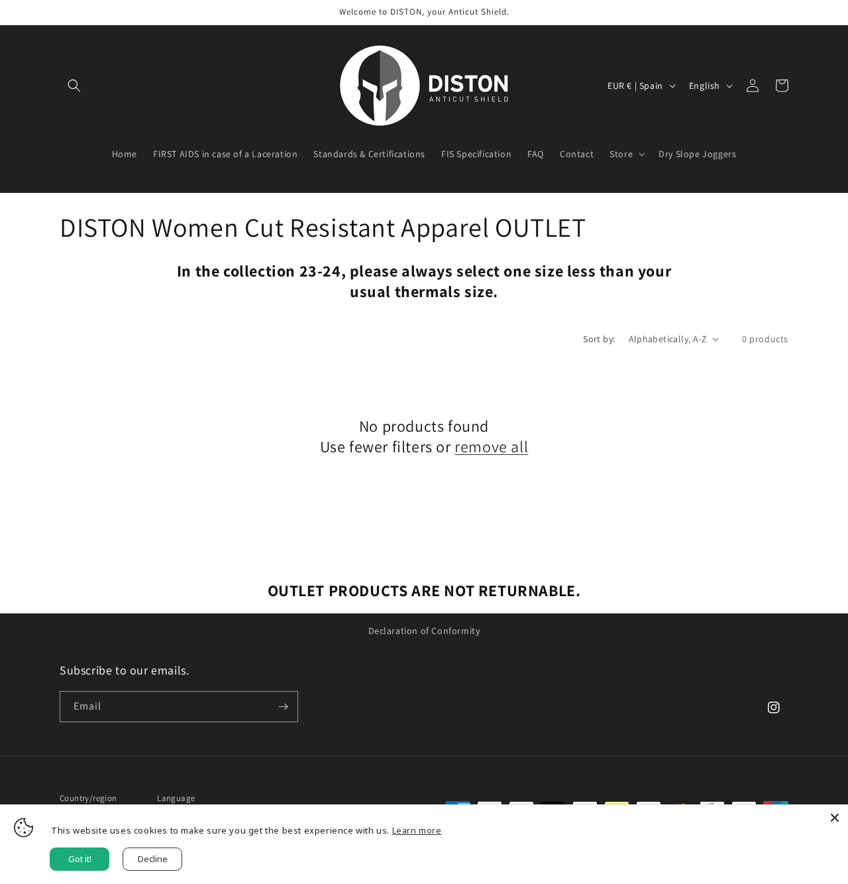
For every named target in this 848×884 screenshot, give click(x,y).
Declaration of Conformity (424, 631)
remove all (491, 446)
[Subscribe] (282, 706)
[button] (74, 85)
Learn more (417, 830)
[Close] (834, 817)
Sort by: (599, 339)
